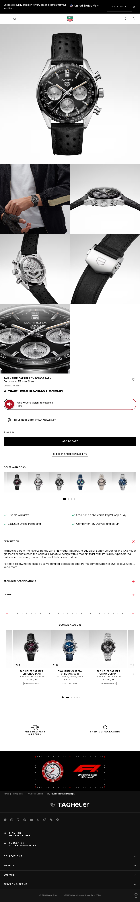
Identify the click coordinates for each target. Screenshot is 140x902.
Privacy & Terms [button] (16, 884)
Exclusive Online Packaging (24, 524)
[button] (125, 19)
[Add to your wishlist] (133, 379)
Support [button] (10, 875)
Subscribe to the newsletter (22, 844)
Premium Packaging (105, 732)
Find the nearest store (19, 834)
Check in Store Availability (70, 454)
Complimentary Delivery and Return (97, 524)
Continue (122, 6)
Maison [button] (9, 866)
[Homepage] (70, 19)
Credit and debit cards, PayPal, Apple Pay (101, 515)
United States (83, 5)
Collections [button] (13, 856)
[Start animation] (63, 697)
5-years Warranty (18, 515)
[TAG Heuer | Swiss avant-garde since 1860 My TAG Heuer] (70, 805)
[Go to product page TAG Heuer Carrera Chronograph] (108, 649)
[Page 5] (79, 697)
